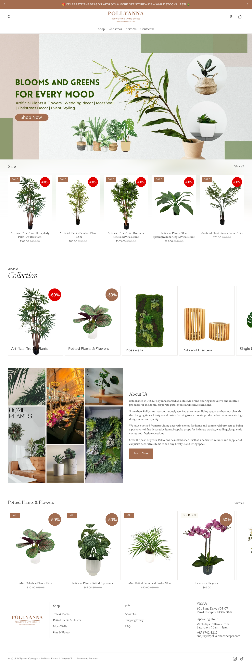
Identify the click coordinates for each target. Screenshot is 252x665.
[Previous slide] (4, 4)
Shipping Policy (134, 620)
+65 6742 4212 (207, 632)
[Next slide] (247, 4)
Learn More (141, 453)
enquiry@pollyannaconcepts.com (218, 636)
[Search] (9, 16)
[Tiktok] (241, 658)
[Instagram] (235, 658)
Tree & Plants (61, 614)
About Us (130, 614)
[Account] (231, 16)
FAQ (128, 626)
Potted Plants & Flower (67, 620)
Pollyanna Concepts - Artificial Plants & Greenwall (44, 659)
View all (239, 166)
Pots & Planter (61, 632)
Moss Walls (60, 626)
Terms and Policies (87, 659)
